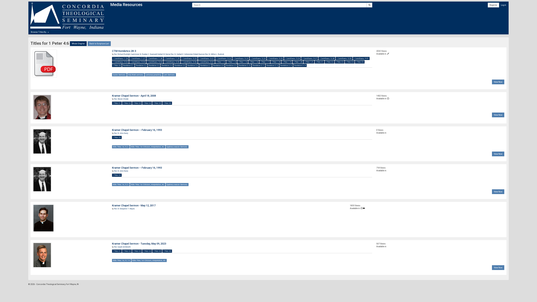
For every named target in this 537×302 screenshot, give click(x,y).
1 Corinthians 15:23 (240, 58)
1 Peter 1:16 (253, 62)
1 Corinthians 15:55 (172, 62)
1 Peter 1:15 (242, 62)
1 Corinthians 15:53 (137, 62)
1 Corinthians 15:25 (275, 58)
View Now (498, 82)
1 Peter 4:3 (340, 62)
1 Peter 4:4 (350, 62)
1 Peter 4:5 (360, 62)
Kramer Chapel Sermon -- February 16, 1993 (137, 129)
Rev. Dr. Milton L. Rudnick (214, 54)
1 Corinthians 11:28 (154, 58)
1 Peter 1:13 (220, 62)
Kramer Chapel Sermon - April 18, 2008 (134, 95)
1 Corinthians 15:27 (309, 58)
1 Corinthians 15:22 (223, 58)
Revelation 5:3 (154, 65)
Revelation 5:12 (272, 65)
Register (493, 5)
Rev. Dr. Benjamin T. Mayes (124, 209)
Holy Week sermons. (135, 75)
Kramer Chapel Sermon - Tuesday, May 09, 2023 (139, 243)
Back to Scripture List (99, 44)
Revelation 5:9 (231, 65)
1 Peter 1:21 (308, 62)
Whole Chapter (78, 44)
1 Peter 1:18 (275, 62)
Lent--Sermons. (169, 75)
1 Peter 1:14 (231, 62)
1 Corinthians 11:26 (120, 58)
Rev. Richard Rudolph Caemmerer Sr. (128, 54)
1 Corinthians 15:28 (326, 58)
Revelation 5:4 (167, 65)
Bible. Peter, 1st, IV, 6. (121, 147)
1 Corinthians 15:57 (206, 62)
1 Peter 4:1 (319, 62)
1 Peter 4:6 (117, 65)
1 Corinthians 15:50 (344, 58)
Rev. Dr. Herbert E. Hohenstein (182, 54)
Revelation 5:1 (128, 65)
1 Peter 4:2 (330, 62)
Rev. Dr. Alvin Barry (121, 133)
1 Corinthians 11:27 (137, 58)
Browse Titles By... (39, 32)
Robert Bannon (199, 54)
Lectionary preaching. (154, 75)
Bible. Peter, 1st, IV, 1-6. (121, 260)
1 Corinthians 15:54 (154, 62)
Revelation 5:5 (179, 65)
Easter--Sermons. (119, 75)
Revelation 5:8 (218, 65)
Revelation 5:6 (192, 65)
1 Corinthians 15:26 (292, 58)
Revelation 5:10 (244, 65)
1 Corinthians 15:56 (189, 62)
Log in (503, 5)
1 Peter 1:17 (264, 62)
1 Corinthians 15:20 (189, 58)
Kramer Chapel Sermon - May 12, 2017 (134, 205)
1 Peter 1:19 (286, 62)
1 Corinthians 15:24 (258, 58)
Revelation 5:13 (286, 65)
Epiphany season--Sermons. (177, 147)
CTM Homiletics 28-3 (124, 50)
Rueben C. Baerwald (150, 54)
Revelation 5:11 (258, 65)
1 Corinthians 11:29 (172, 58)
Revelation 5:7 (205, 65)
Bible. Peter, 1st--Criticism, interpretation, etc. (147, 147)
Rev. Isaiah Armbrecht (122, 247)
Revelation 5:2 (141, 65)
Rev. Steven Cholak (121, 99)
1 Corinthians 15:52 (120, 62)
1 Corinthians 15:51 (361, 58)
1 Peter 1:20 (297, 62)
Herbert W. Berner (164, 54)
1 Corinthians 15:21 (206, 58)
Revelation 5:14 (300, 65)
